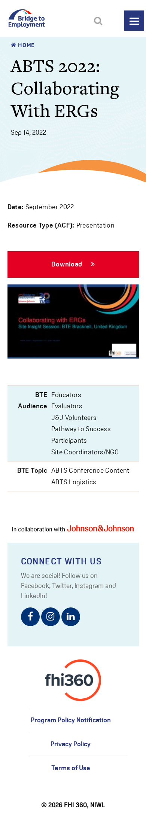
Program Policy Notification (71, 720)
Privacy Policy (71, 744)
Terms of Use (70, 767)
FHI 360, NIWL (84, 805)
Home (26, 45)
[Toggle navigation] (134, 20)
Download (67, 264)
